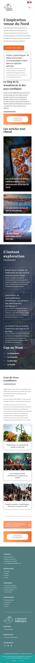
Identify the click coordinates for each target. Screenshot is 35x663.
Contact (6, 606)
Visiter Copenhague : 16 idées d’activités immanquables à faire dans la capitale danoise (17, 60)
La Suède (11, 365)
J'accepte (14, 660)
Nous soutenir (8, 602)
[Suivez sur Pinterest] (11, 645)
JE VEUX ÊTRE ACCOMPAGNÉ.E (17, 119)
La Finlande (12, 357)
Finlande (7, 573)
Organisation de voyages (11, 561)
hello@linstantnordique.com (14, 563)
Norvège (7, 575)
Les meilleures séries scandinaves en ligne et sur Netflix (17, 476)
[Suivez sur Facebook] (28, 2)
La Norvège (12, 361)
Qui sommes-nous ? (9, 557)
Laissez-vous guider (13, 48)
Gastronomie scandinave (11, 587)
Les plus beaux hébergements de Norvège (13, 236)
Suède (6, 577)
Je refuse (21, 660)
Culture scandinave (9, 590)
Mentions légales (9, 629)
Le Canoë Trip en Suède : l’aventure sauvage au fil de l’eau (17, 329)
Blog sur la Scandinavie (10, 559)
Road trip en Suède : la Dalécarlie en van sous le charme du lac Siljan (17, 273)
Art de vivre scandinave (10, 585)
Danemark (7, 571)
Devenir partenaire (9, 600)
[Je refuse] (33, 659)
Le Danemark (13, 353)
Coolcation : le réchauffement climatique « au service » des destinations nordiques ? (17, 300)
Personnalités (8, 592)
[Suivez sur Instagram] (31, 2)
